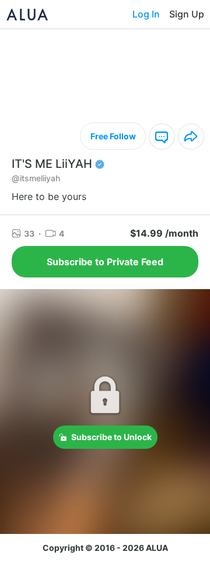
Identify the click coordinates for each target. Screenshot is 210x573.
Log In (146, 14)
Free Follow (113, 136)
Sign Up (186, 14)
